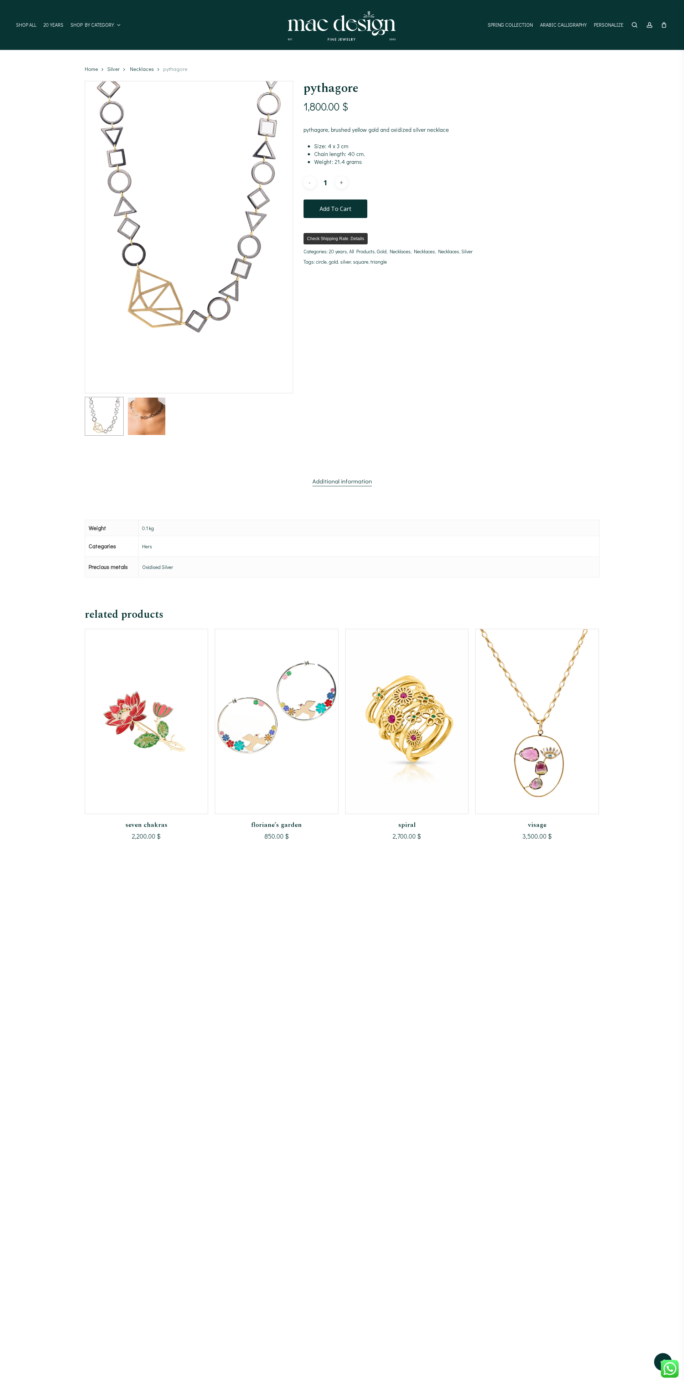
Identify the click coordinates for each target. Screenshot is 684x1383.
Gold (382, 251)
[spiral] (407, 721)
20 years (338, 251)
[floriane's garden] (276, 721)
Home (91, 69)
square (360, 261)
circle (321, 261)
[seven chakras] (146, 721)
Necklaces (142, 69)
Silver (113, 69)
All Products (362, 251)
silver (345, 261)
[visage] (537, 721)
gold (333, 261)
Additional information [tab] (342, 481)
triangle (378, 261)
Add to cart (335, 209)
